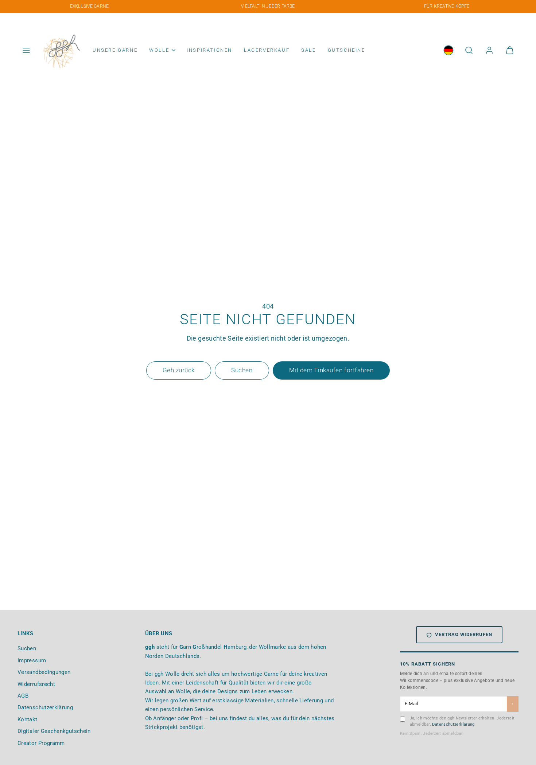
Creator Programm (41, 743)
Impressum (32, 660)
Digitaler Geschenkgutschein (54, 731)
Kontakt (28, 719)
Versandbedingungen (44, 672)
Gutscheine (346, 50)
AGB (23, 696)
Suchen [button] (241, 370)
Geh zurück (179, 370)
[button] (26, 50)
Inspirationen (209, 50)
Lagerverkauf (267, 50)
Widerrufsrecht (36, 684)
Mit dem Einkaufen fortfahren (331, 370)
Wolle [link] (159, 50)
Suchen (27, 648)
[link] (448, 50)
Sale (308, 50)
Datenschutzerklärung (45, 707)
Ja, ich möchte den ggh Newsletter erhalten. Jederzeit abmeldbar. (462, 721)
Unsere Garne (115, 50)
